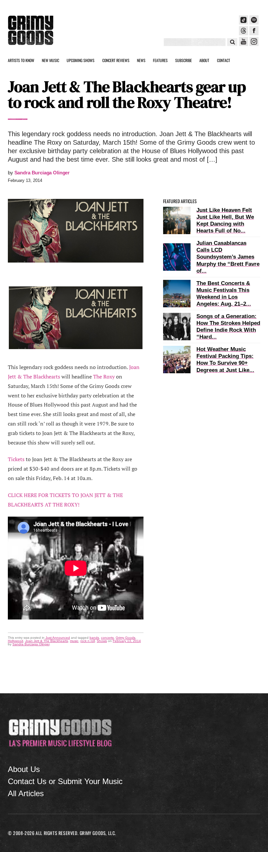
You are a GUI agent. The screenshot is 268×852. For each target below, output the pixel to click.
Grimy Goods (125, 637)
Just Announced (57, 637)
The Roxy (104, 376)
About (204, 60)
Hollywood (15, 641)
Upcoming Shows (80, 60)
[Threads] (243, 30)
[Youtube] (243, 41)
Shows (102, 641)
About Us (24, 769)
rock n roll (87, 641)
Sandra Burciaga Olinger (42, 172)
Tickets (16, 459)
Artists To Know (21, 60)
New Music (50, 60)
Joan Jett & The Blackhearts (46, 641)
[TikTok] (243, 19)
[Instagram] (254, 41)
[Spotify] (254, 19)
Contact (223, 60)
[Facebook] (254, 30)
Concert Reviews (115, 60)
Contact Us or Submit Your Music (65, 781)
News (141, 60)
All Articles (26, 793)
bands (94, 637)
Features (160, 60)
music (74, 641)
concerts (107, 637)
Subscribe (183, 60)
